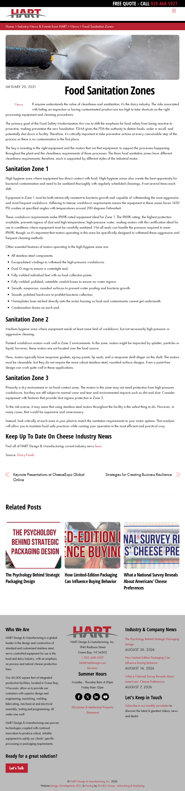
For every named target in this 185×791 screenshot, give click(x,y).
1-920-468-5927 (92, 657)
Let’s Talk (16, 768)
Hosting (89, 786)
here (98, 446)
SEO (78, 786)
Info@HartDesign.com (92, 663)
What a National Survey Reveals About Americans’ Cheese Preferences (151, 581)
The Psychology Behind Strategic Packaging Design (33, 577)
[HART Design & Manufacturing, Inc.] (26, 16)
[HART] (92, 636)
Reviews (92, 668)
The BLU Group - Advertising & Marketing (121, 786)
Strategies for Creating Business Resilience (138, 474)
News (19, 104)
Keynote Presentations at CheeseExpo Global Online (49, 477)
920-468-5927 (164, 3)
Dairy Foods (25, 454)
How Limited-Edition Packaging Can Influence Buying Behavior (91, 577)
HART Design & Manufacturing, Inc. (90, 781)
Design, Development (62, 786)
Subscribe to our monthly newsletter (147, 705)
